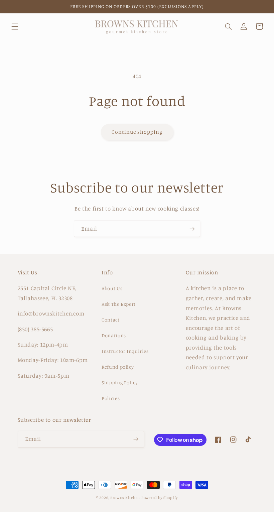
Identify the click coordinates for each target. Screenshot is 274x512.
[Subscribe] (192, 229)
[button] (14, 26)
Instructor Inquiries (125, 351)
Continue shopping (137, 132)
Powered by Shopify (159, 497)
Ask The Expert (119, 304)
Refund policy (118, 367)
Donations (114, 335)
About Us (112, 288)
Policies (111, 398)
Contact (110, 320)
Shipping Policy (120, 382)
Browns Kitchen (125, 497)
